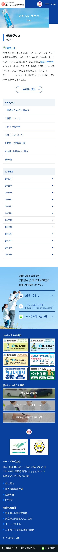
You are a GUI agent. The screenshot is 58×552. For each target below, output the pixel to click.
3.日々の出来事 (12, 126)
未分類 (8, 159)
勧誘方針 (9, 494)
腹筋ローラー (47, 61)
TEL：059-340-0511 (13, 466)
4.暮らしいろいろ (14, 134)
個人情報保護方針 (14, 488)
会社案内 (9, 483)
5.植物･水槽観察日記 (15, 142)
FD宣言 (9, 500)
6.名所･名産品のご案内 (16, 151)
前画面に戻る (29, 89)
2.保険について (12, 118)
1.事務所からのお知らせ (17, 110)
